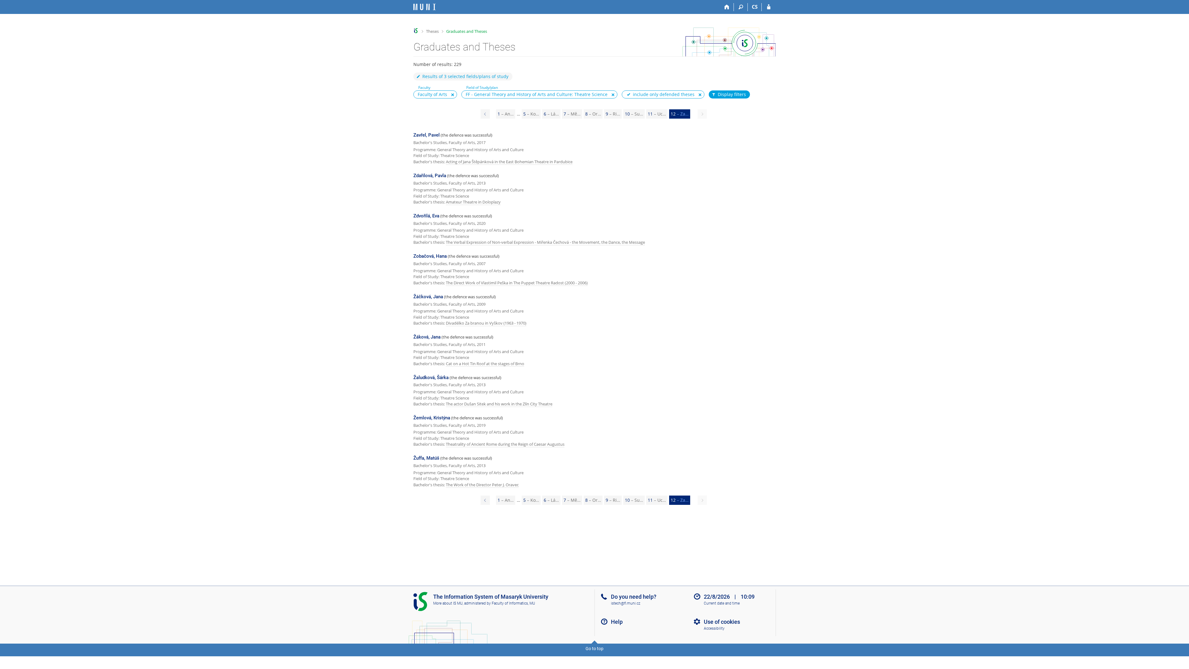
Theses (432, 31)
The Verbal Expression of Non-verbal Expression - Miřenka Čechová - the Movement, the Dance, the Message (545, 242)
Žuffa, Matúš (426, 458)
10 (634, 114)
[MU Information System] (416, 30)
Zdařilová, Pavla (429, 175)
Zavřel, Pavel (426, 135)
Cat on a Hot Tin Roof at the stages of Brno (485, 363)
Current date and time (722, 603)
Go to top (594, 648)
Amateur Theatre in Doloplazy (473, 202)
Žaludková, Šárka (431, 377)
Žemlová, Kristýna (431, 418)
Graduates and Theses (466, 31)
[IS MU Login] (769, 7)
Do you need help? (633, 596)
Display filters (732, 94)
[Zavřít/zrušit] (452, 94)
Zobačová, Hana (430, 256)
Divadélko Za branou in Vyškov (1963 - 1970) (486, 323)
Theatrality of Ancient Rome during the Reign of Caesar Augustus (505, 444)
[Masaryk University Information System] (424, 7)
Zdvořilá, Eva (426, 216)
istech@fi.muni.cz (625, 603)
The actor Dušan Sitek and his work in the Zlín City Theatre (499, 404)
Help (617, 622)
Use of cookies (722, 622)
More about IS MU (448, 603)
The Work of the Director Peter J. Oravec (482, 485)
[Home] (727, 7)
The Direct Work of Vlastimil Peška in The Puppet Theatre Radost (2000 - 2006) (517, 283)
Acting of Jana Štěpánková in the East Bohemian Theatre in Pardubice (509, 161)
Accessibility (714, 628)
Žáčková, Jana (428, 297)
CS (755, 6)
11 (657, 114)
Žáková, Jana (427, 337)
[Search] (741, 7)
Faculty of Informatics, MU (513, 603)
